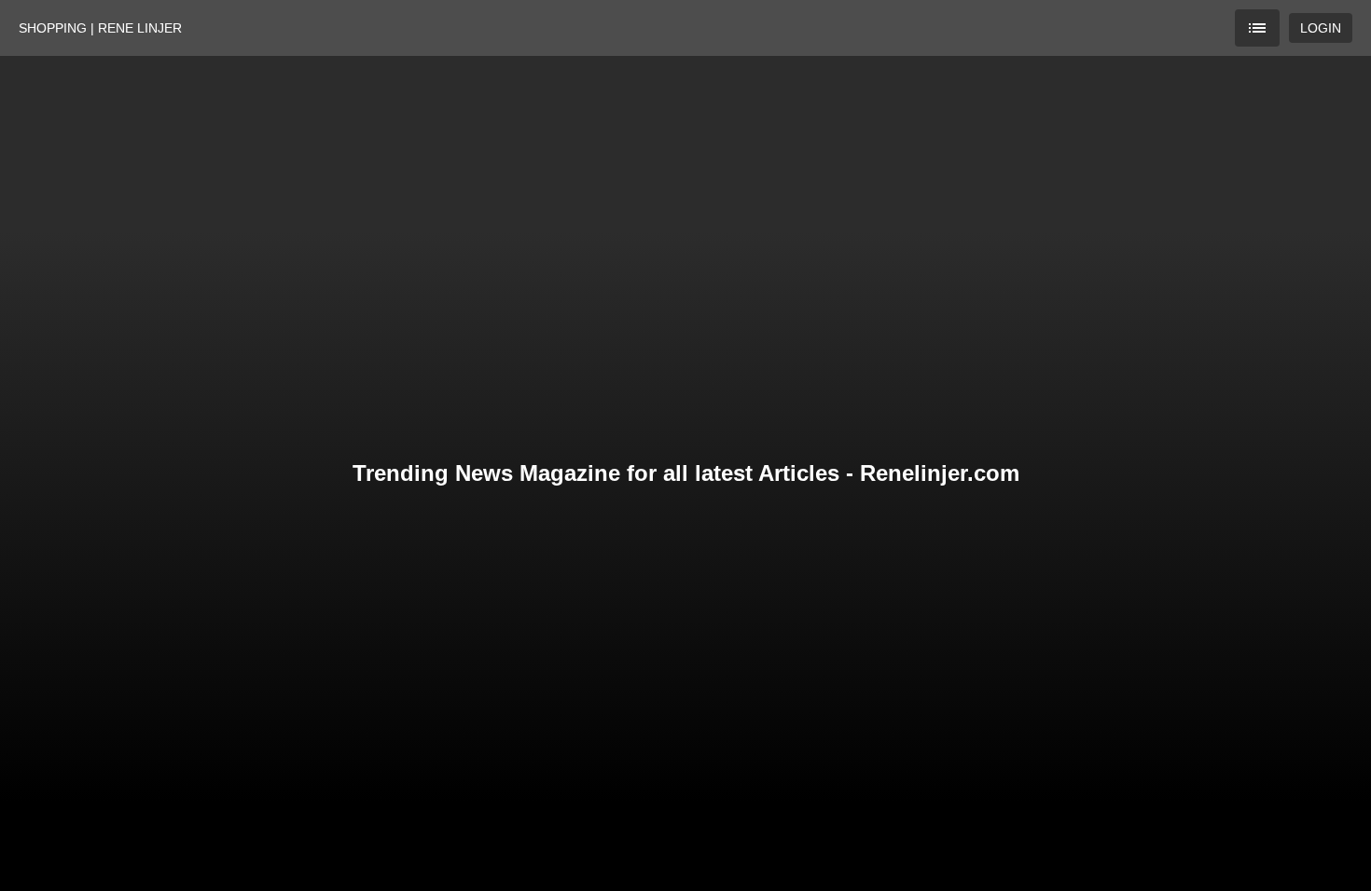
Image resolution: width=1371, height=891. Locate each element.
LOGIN (1320, 28)
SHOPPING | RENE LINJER (100, 28)
